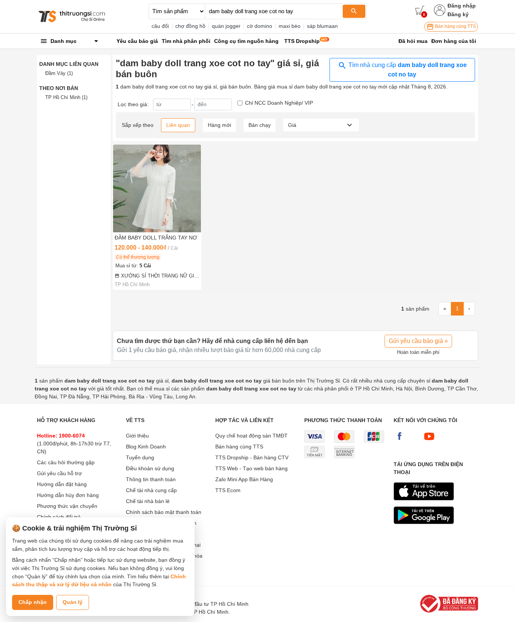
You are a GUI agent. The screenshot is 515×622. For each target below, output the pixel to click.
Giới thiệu (137, 436)
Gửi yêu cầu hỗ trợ (59, 473)
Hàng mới (219, 125)
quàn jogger (226, 26)
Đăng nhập (462, 6)
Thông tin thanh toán (151, 479)
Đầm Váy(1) (59, 73)
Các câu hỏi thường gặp (66, 462)
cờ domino (259, 26)
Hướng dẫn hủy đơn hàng (68, 495)
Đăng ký (458, 14)
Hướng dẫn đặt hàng (62, 484)
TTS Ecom (228, 490)
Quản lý (73, 602)
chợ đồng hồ (190, 26)
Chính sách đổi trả (59, 517)
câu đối (160, 26)
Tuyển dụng (140, 457)
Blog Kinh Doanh (146, 447)
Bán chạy (259, 125)
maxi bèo (289, 26)
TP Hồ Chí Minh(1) (66, 97)
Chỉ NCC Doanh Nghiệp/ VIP (279, 103)
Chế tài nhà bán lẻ (148, 501)
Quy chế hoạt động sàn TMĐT (251, 436)
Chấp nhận (32, 602)
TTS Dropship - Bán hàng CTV (251, 457)
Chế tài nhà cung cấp (151, 490)
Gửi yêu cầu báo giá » (418, 341)
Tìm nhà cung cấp (407, 70)
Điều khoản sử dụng (150, 468)
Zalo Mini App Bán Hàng (244, 479)
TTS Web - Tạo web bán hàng (251, 468)
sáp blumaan (322, 26)
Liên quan (178, 125)
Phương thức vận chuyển (67, 506)
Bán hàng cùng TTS (455, 26)
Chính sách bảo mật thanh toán (163, 512)
